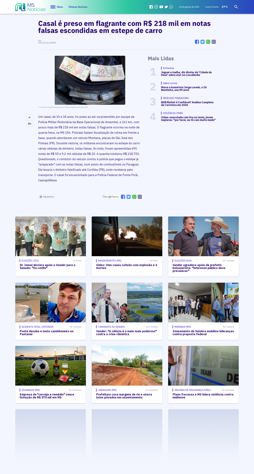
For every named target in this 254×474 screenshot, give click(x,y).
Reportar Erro (48, 197)
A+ (29, 123)
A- (30, 117)
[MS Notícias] (30, 8)
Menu (60, 6)
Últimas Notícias (78, 6)
